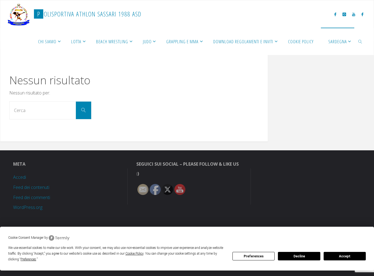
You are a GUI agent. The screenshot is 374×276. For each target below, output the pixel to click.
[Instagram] (344, 14)
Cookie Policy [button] (134, 253)
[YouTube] (353, 14)
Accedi (19, 177)
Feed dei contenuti (31, 187)
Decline (299, 256)
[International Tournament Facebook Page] (362, 14)
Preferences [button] (28, 259)
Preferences (254, 256)
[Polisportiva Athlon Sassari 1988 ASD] (19, 14)
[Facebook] (335, 14)
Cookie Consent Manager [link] (26, 238)
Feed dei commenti (31, 197)
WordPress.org (27, 207)
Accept (344, 256)
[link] (360, 41)
